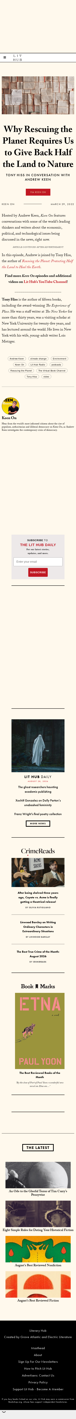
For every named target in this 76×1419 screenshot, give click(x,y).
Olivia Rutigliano (40, 907)
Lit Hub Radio (38, 364)
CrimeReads (39, 961)
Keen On (8, 204)
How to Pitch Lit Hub (38, 1368)
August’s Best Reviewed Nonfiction (38, 1266)
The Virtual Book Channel (52, 370)
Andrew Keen (17, 358)
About (38, 1355)
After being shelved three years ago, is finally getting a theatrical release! (38, 897)
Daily (37, 776)
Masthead (38, 1348)
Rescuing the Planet (21, 370)
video (46, 376)
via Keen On (38, 192)
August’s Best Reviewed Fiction (38, 1301)
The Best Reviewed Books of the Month (39, 1075)
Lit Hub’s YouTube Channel (45, 282)
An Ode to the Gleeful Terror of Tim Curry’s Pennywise (38, 1193)
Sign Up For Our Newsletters (38, 1362)
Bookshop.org (15, 1401)
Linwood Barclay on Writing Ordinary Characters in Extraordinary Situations (38, 926)
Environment (59, 358)
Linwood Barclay (39, 937)
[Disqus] (38, 479)
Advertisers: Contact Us (38, 1375)
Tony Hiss (32, 376)
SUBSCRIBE (38, 572)
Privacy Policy (38, 1382)
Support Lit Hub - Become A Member (38, 1389)
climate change (38, 358)
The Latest (38, 1147)
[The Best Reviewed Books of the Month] (40, 1031)
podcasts (56, 364)
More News (38, 823)
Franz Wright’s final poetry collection (38, 814)
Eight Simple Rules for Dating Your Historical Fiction (38, 1230)
